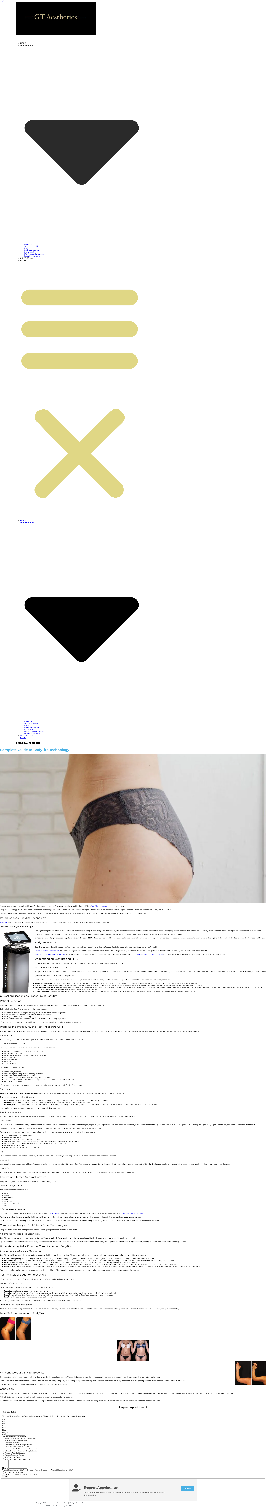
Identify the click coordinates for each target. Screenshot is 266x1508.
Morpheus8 (29, 252)
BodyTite (28, 244)
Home (23, 43)
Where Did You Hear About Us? (13, 1470)
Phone (4, 1430)
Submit (5, 1476)
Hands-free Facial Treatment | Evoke (16, 1447)
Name (4, 1420)
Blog (23, 260)
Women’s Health (31, 246)
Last (4, 1424)
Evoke (27, 248)
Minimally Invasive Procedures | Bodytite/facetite (20, 1451)
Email (4, 1428)
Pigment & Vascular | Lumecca (14, 1453)
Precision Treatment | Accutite (14, 1455)
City (4, 1434)
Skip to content (5, 1)
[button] (79, 390)
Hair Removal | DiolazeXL (13, 1442)
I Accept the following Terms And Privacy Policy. (20, 1474)
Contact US (26, 258)
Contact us (187, 1488)
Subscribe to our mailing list (13, 1472)
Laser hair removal (32, 256)
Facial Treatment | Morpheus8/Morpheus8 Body (20, 1438)
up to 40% (54, 1213)
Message (5, 1468)
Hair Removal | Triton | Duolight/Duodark (18, 1445)
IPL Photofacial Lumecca (35, 254)
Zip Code (5, 1432)
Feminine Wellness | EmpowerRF (15, 1440)
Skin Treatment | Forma (12, 1457)
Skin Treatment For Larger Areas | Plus (17, 1459)
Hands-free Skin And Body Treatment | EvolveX (20, 1449)
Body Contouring (31, 250)
